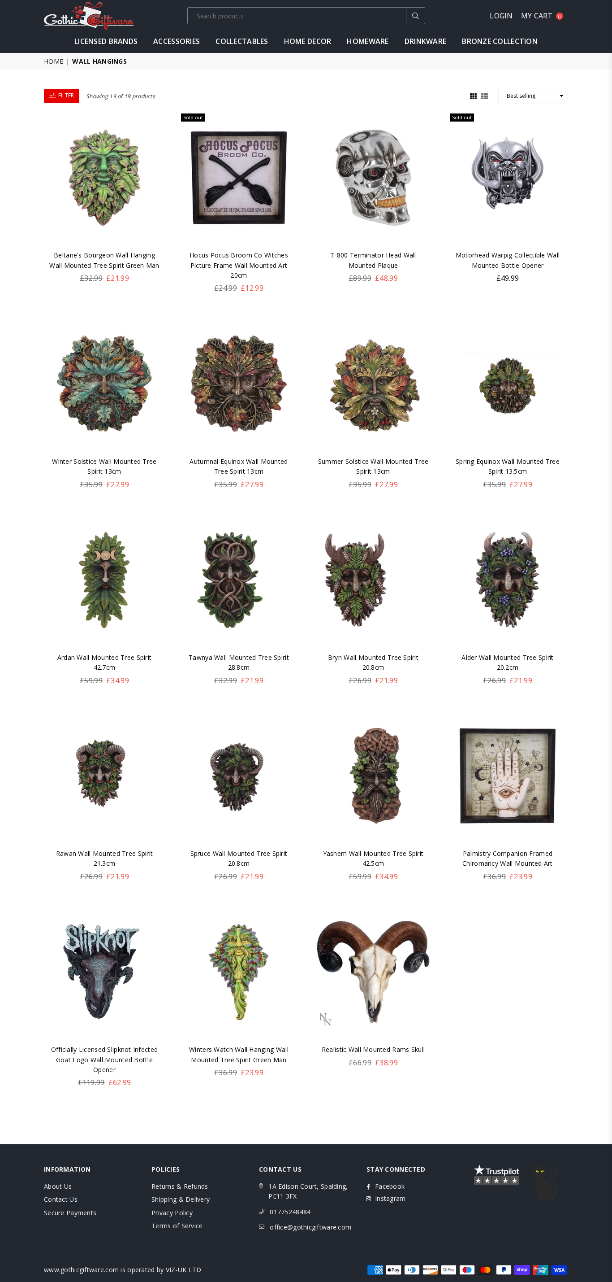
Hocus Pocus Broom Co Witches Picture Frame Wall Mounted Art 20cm (239, 265)
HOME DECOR (308, 41)
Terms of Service (177, 1225)
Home (53, 61)
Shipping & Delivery (180, 1199)
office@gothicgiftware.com (310, 1227)
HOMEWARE (367, 41)
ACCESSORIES (176, 41)
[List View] (484, 95)
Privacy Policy (172, 1212)
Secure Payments (70, 1212)
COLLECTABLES (241, 41)
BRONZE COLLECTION (500, 41)
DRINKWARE (426, 41)
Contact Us (61, 1199)
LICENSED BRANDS (106, 41)
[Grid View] (473, 95)
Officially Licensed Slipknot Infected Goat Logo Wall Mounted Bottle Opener (104, 1059)
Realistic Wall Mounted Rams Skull (373, 1049)
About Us (58, 1186)
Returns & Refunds (179, 1186)
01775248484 (290, 1212)
